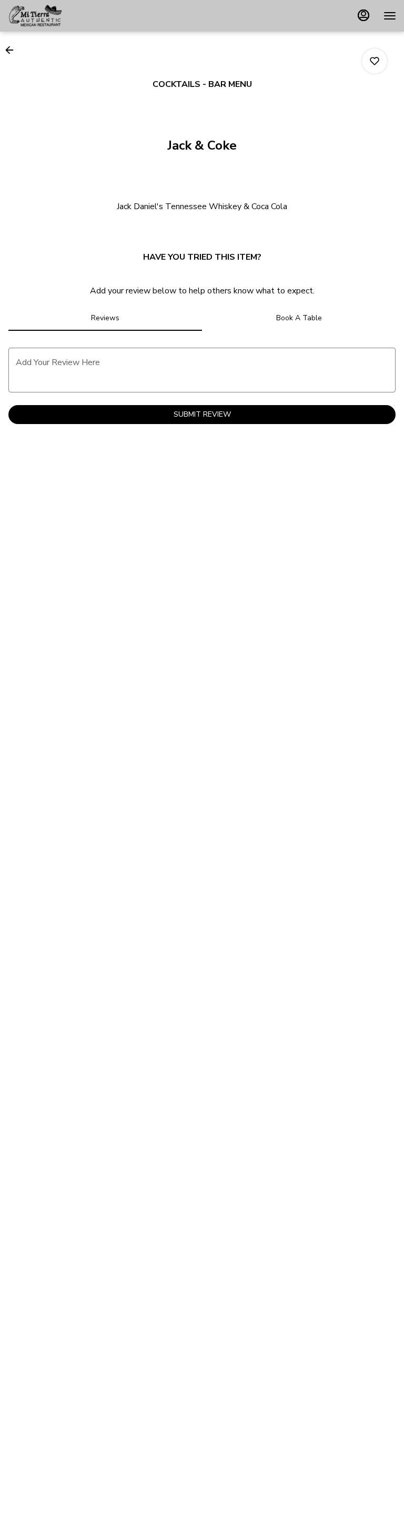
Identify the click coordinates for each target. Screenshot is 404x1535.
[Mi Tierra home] (55, 16)
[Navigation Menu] (389, 16)
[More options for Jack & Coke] (374, 61)
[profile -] (363, 15)
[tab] (105, 318)
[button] (12, 50)
